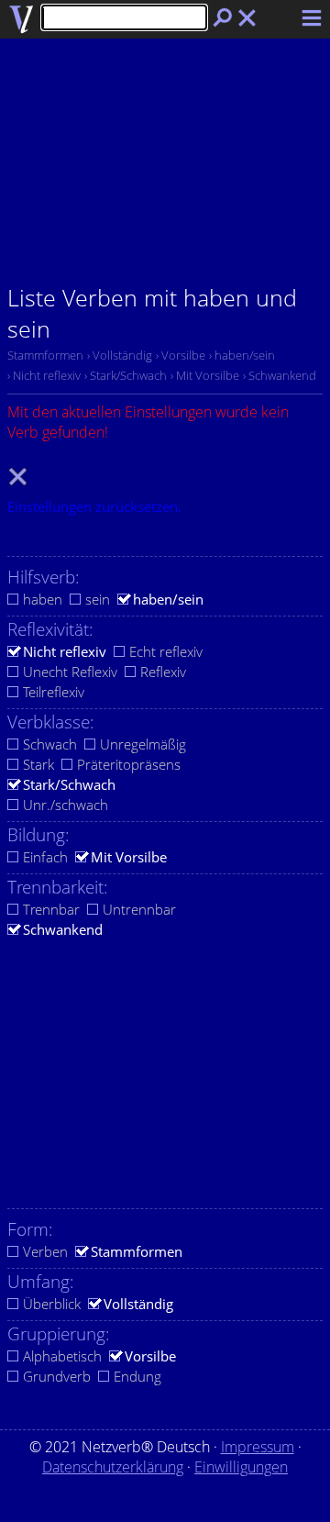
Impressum (257, 1447)
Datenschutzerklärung (112, 1467)
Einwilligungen (241, 1467)
